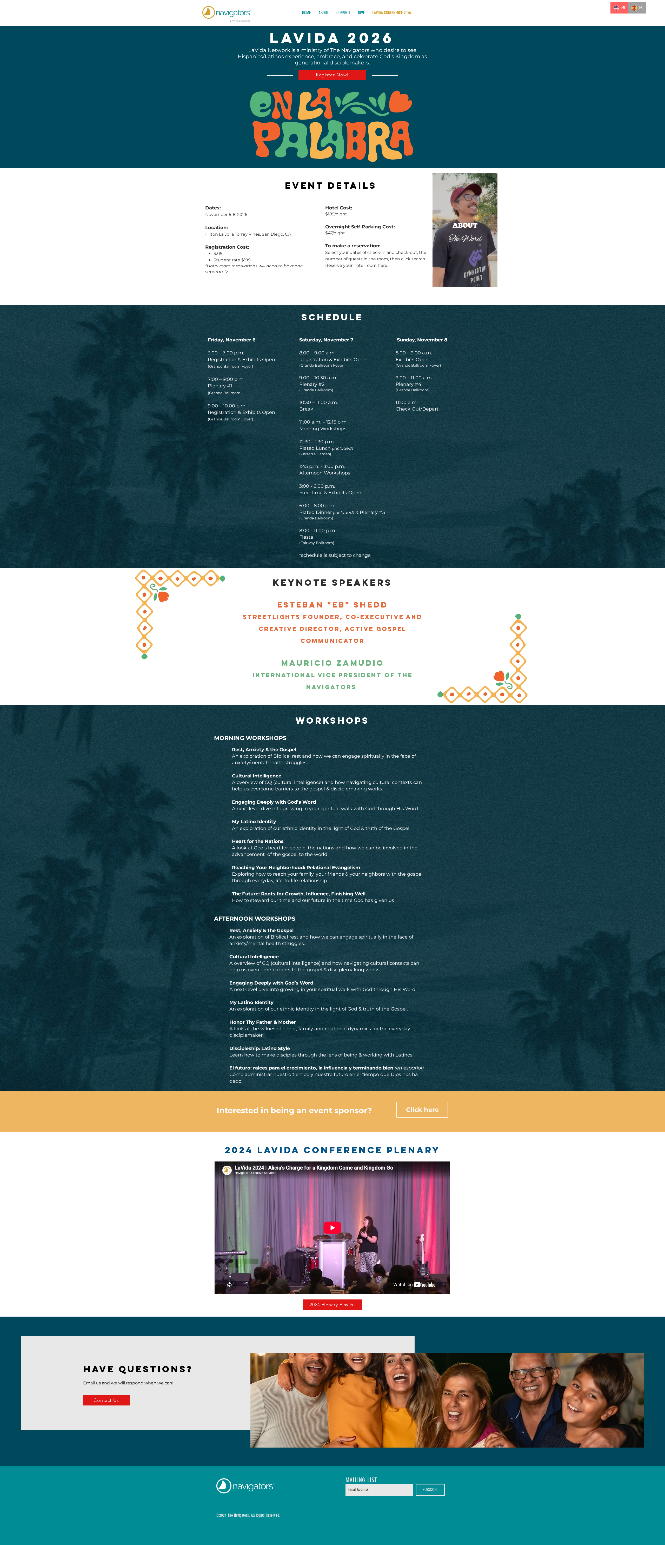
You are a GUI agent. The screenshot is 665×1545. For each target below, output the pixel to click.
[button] (490, 281)
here (382, 265)
